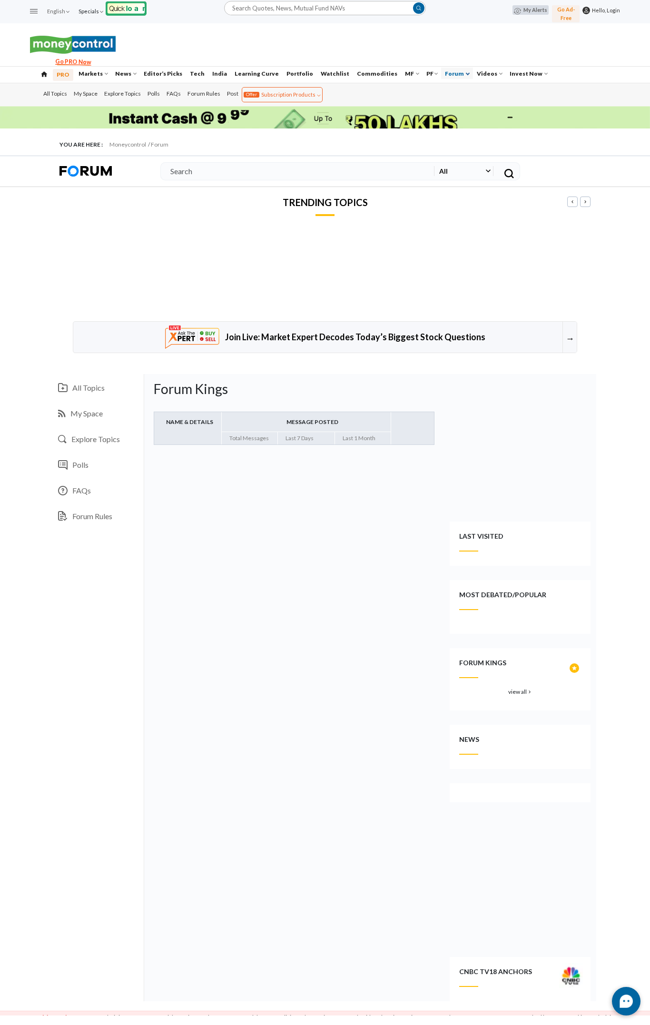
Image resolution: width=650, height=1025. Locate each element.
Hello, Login (605, 10)
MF (410, 73)
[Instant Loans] (126, 7)
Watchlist (335, 73)
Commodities (377, 73)
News (123, 73)
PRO (63, 74)
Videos (487, 73)
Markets (91, 73)
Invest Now (526, 73)
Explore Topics (122, 93)
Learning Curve (257, 73)
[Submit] (418, 8)
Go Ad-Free (566, 13)
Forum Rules (203, 93)
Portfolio (299, 73)
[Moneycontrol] (73, 43)
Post (232, 93)
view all (520, 691)
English (56, 11)
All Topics (55, 93)
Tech (197, 73)
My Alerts (535, 10)
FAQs (174, 93)
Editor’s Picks (163, 73)
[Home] (44, 73)
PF (429, 73)
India (219, 73)
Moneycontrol (127, 144)
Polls (154, 93)
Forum (455, 73)
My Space (86, 93)
